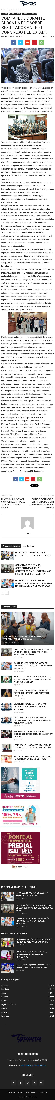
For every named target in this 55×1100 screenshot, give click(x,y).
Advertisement (31, 1092)
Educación (5, 571)
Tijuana (4, 993)
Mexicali (11, 14)
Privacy (20, 1092)
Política (18, 14)
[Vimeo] (27, 1082)
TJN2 (6, 37)
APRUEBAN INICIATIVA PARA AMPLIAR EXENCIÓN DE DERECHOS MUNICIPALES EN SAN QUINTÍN (33, 734)
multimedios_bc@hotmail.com (33, 1065)
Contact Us (43, 1092)
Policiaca (5, 1012)
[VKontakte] (34, 1082)
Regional (4, 14)
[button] (51, 3)
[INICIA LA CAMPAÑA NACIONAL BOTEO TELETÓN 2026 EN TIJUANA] (7, 555)
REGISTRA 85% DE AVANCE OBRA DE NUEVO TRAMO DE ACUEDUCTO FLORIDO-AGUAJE (13, 503)
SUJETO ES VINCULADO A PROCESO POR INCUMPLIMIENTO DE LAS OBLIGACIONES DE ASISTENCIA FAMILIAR (32, 720)
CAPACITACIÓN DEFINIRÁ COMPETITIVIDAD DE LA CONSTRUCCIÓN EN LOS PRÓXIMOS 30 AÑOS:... (34, 908)
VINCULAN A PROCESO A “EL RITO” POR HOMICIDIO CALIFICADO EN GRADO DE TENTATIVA (30, 706)
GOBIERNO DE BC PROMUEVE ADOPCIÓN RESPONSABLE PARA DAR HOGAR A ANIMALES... (33, 921)
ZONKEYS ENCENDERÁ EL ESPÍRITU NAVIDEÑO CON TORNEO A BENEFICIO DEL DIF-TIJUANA (41, 503)
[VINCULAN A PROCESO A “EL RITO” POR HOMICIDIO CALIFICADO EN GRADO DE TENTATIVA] (6, 707)
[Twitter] (20, 1082)
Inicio (3, 10)
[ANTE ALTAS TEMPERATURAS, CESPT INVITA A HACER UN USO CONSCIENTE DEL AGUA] (6, 759)
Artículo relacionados (11, 546)
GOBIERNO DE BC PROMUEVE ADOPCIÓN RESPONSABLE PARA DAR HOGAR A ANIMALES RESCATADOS (34, 583)
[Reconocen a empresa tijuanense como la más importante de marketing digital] (7, 968)
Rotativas (34, 14)
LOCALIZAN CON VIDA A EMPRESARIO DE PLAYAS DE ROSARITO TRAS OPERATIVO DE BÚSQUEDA (31, 693)
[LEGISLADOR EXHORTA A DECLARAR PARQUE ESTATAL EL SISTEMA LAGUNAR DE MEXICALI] (6, 748)
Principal (5, 559)
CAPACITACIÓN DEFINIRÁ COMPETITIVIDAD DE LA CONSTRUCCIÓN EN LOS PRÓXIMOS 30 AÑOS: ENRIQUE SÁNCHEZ (33, 652)
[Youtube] (41, 1082)
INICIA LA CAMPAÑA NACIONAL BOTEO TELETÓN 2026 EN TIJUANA (23, 637)
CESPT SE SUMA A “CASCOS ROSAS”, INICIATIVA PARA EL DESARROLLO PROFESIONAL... (31, 954)
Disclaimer (12, 1092)
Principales (26, 14)
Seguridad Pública (8, 1004)
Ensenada (5, 1016)
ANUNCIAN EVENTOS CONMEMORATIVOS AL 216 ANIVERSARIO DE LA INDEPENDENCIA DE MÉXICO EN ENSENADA (32, 679)
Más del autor (28, 546)
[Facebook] (13, 1082)
